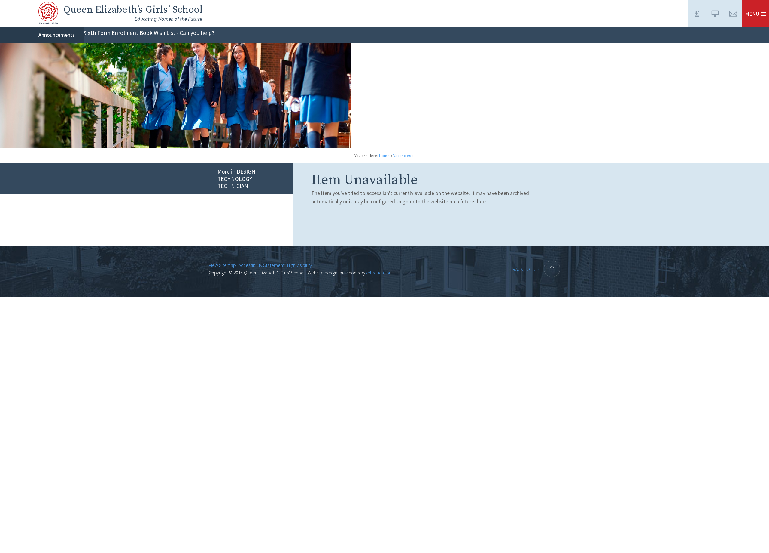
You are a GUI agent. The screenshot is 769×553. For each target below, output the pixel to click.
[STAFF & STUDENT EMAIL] (733, 13)
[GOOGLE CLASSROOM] (715, 13)
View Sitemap (222, 265)
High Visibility (299, 265)
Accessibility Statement (261, 265)
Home (384, 155)
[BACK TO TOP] (536, 257)
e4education (378, 273)
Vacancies (402, 155)
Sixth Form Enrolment (111, 32)
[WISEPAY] (697, 13)
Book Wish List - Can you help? (177, 32)
